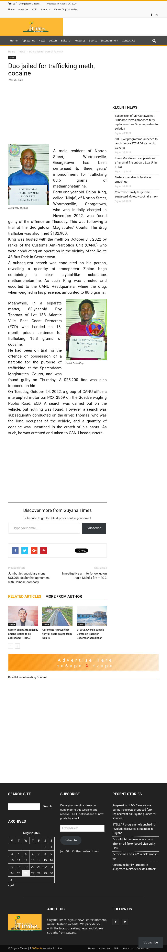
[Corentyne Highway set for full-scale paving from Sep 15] (57, 616)
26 (25, 873)
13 (32, 860)
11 (18, 860)
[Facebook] (151, 14)
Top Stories (28, 40)
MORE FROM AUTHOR (63, 596)
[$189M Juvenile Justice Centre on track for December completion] (92, 616)
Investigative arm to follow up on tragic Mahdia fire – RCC (84, 576)
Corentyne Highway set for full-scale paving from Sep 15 (57, 633)
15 (45, 860)
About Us (45, 9)
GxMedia (37, 948)
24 (12, 873)
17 (12, 867)
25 (18, 873)
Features (80, 40)
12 (25, 860)
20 (32, 867)
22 (45, 867)
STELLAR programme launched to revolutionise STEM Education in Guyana (136, 143)
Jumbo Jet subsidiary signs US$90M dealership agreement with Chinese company (29, 578)
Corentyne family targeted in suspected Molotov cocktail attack (136, 194)
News (41, 40)
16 (51, 860)
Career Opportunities (65, 9)
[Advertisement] (57, 114)
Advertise (23, 9)
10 (12, 860)
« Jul (11, 885)
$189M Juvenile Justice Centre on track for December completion (90, 633)
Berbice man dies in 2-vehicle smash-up (133, 179)
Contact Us (128, 40)
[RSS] (156, 14)
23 (51, 867)
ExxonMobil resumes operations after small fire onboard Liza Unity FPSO (136, 162)
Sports (93, 40)
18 (18, 867)
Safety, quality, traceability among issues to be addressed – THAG (23, 633)
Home (11, 9)
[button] (154, 41)
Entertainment (109, 40)
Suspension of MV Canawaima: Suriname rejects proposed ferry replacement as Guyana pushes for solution (137, 122)
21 (39, 867)
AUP (34, 9)
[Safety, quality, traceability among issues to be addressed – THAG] (23, 616)
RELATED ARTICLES (24, 596)
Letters (53, 40)
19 (25, 867)
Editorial (66, 40)
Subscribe (94, 528)
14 (39, 860)
